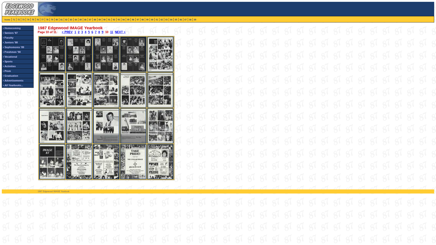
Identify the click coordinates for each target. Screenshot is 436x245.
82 (66, 20)
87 (90, 20)
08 (190, 20)
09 (195, 20)
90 (104, 20)
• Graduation (10, 75)
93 (119, 20)
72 (18, 20)
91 (109, 20)
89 (100, 20)
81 (61, 20)
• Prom (7, 71)
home (7, 20)
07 (185, 20)
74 (28, 20)
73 (23, 20)
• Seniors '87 (10, 33)
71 (14, 20)
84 (76, 20)
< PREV (67, 32)
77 (42, 20)
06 (181, 20)
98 (142, 20)
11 (111, 32)
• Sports (7, 61)
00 (152, 20)
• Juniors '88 (10, 42)
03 (166, 20)
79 (52, 20)
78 (47, 20)
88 (95, 20)
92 (114, 20)
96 (133, 20)
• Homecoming (12, 28)
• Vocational (10, 56)
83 (71, 20)
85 (80, 20)
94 (123, 20)
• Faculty (8, 37)
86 (85, 20)
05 (176, 20)
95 (128, 20)
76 (38, 20)
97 (138, 20)
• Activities (9, 66)
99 (147, 20)
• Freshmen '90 (12, 52)
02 (162, 20)
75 (33, 20)
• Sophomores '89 (13, 47)
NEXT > (120, 32)
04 (171, 20)
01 (157, 20)
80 (57, 20)
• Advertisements (13, 80)
